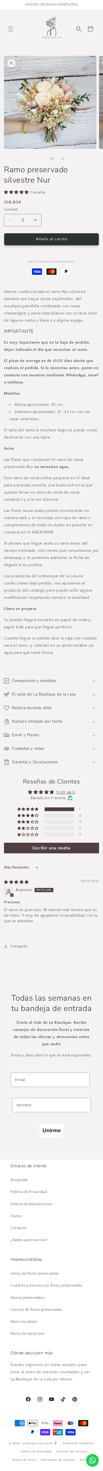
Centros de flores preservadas (36, 1310)
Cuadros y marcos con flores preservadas (46, 1285)
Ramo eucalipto (24, 1322)
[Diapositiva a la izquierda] (40, 159)
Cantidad (10, 209)
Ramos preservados (27, 1298)
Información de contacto (57, 1459)
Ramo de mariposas (27, 1333)
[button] (10, 29)
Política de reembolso (78, 1443)
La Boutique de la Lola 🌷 (40, 1443)
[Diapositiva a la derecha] (63, 159)
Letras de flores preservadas (35, 1273)
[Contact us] (92, 1460)
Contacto (18, 1228)
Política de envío (24, 1459)
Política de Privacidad (29, 1192)
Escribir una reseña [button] (51, 848)
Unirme (52, 1130)
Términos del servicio (71, 1451)
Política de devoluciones (31, 1204)
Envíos (16, 1216)
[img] (16, 882)
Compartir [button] (18, 946)
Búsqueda (19, 1180)
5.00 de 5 (66, 792)
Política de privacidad (36, 1451)
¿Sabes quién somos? (29, 1240)
